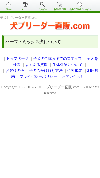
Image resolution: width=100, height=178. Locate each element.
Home (8, 9)
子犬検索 (42, 9)
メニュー (25, 9)
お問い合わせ (73, 76)
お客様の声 (60, 9)
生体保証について (67, 65)
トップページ (17, 59)
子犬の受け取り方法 (46, 71)
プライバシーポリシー (38, 76)
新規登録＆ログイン (80, 9)
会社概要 (74, 71)
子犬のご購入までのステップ (57, 59)
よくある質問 (36, 65)
